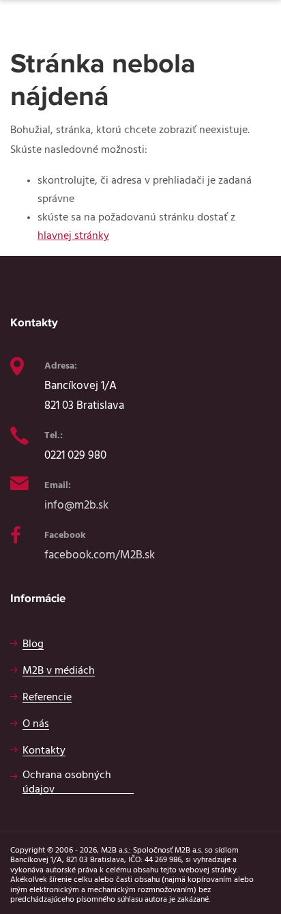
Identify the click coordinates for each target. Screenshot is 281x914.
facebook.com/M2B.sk (99, 554)
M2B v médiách (59, 670)
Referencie (47, 696)
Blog (33, 643)
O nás (36, 723)
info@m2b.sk (76, 505)
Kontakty (44, 750)
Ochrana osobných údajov (67, 782)
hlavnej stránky (73, 235)
